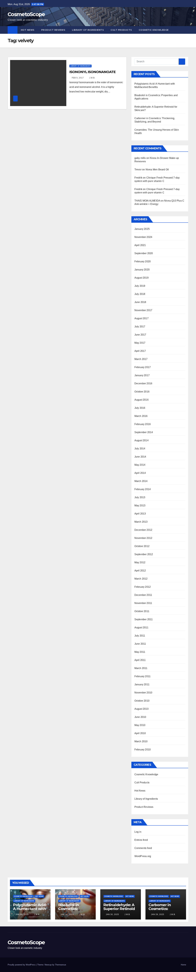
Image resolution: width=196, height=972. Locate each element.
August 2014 (141, 440)
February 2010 (142, 749)
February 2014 (142, 489)
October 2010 (141, 700)
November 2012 (143, 538)
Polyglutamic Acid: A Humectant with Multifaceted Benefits (29, 911)
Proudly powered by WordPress (22, 965)
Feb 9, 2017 (78, 78)
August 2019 (141, 277)
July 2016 (139, 408)
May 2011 (139, 652)
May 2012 (139, 562)
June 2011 (140, 643)
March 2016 (141, 416)
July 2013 (139, 497)
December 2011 (143, 595)
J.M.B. (92, 78)
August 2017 (141, 318)
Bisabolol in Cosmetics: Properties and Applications (71, 911)
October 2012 (141, 546)
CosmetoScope (26, 14)
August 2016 (141, 399)
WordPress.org (142, 856)
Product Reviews (53, 30)
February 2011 (142, 676)
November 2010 (143, 692)
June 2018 (140, 302)
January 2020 (142, 269)
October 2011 (141, 611)
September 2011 (143, 619)
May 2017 (139, 342)
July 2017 (139, 326)
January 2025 (142, 229)
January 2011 (141, 684)
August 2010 (141, 709)
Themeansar (60, 965)
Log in (137, 831)
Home (183, 965)
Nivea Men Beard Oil (157, 169)
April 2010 (140, 733)
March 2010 (141, 741)
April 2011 (140, 660)
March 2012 (141, 578)
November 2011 (143, 603)
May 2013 (139, 505)
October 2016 (141, 391)
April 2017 (140, 351)
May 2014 (139, 465)
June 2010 (140, 717)
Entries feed (141, 840)
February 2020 (142, 261)
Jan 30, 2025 (22, 914)
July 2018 (139, 294)
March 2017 (141, 359)
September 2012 (143, 554)
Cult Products (121, 30)
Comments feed (143, 848)
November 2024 (143, 237)
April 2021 (140, 245)
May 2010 (139, 725)
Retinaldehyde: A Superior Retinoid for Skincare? (119, 909)
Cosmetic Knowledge (154, 30)
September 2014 (143, 432)
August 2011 (141, 627)
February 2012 (142, 587)
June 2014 (140, 456)
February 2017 (142, 367)
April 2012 (140, 570)
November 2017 (143, 310)
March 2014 (141, 481)
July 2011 (139, 635)
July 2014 (139, 448)
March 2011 (140, 668)
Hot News (27, 30)
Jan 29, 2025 (157, 914)
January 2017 (142, 375)
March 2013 (141, 521)
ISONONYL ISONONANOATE (92, 72)
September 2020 (143, 253)
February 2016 (142, 424)
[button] (186, 30)
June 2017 (140, 334)
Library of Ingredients (88, 30)
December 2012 (143, 530)
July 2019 (139, 286)
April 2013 (140, 513)
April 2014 (140, 473)
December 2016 (143, 383)
